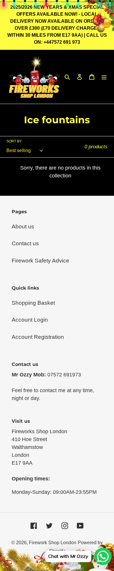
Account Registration (38, 337)
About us (23, 226)
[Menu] (104, 77)
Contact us (25, 243)
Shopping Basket (33, 303)
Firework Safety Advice (40, 261)
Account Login (30, 320)
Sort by (14, 141)
